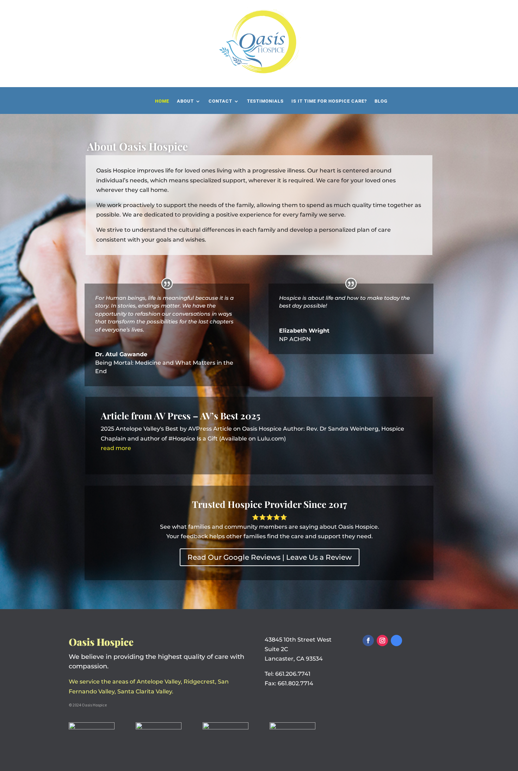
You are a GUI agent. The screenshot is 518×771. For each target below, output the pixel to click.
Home (162, 101)
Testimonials (265, 101)
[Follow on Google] (396, 640)
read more (116, 448)
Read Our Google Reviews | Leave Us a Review (269, 557)
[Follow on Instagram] (382, 640)
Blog (381, 101)
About (185, 101)
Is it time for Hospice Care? (329, 101)
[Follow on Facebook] (368, 640)
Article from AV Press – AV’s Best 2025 (180, 415)
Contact (220, 101)
